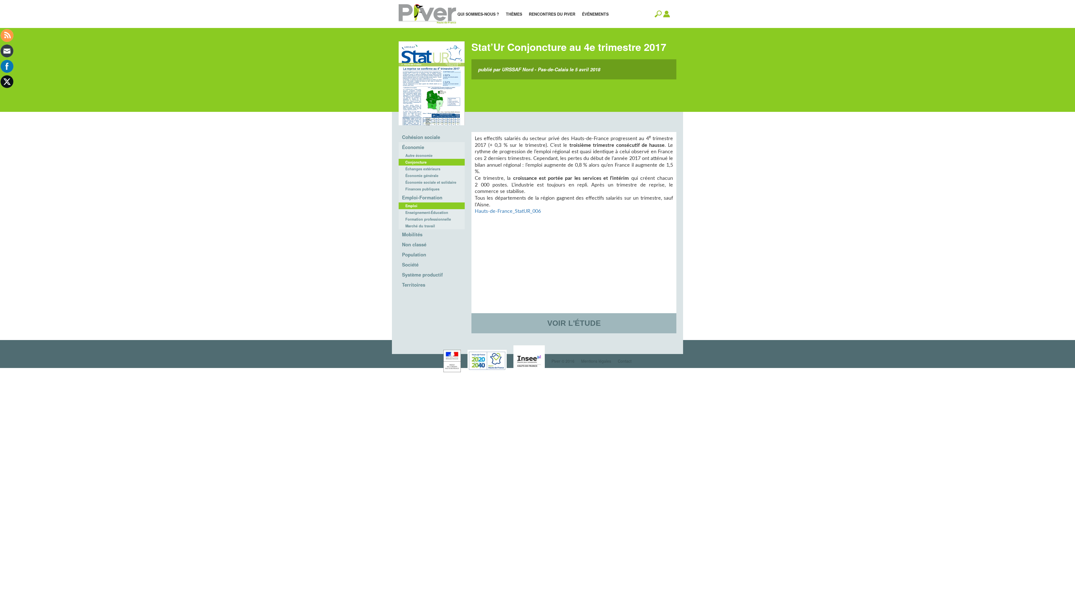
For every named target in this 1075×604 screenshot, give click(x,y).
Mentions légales (596, 361)
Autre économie (419, 155)
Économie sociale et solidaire (430, 182)
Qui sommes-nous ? (478, 14)
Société (410, 264)
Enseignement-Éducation (426, 212)
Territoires (413, 284)
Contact (625, 361)
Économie (413, 147)
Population (414, 254)
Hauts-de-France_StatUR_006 (508, 211)
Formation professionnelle (428, 219)
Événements (595, 14)
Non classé (414, 244)
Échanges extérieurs (422, 168)
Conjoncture (416, 162)
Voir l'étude (574, 323)
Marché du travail (420, 225)
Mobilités (412, 234)
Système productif (422, 274)
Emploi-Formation (422, 197)
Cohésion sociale (421, 137)
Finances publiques (422, 189)
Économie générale (421, 175)
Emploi (411, 205)
